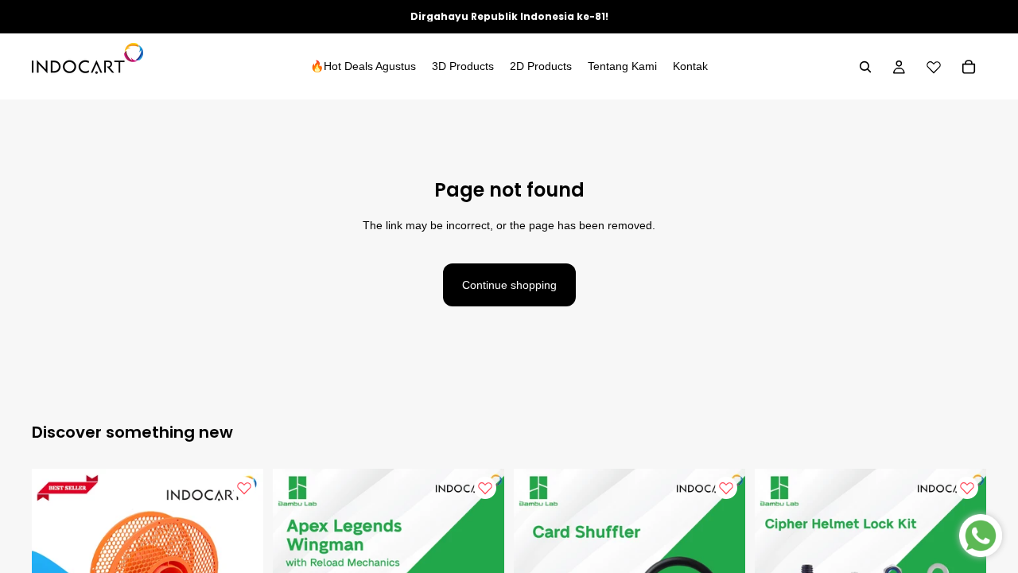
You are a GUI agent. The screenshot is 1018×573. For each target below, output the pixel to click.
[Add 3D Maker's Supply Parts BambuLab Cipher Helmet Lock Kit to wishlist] (967, 488)
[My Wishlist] (933, 66)
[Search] (865, 66)
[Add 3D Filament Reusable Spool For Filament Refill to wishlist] (244, 488)
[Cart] (968, 66)
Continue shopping (509, 285)
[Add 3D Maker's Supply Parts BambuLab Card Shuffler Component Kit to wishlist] (726, 488)
